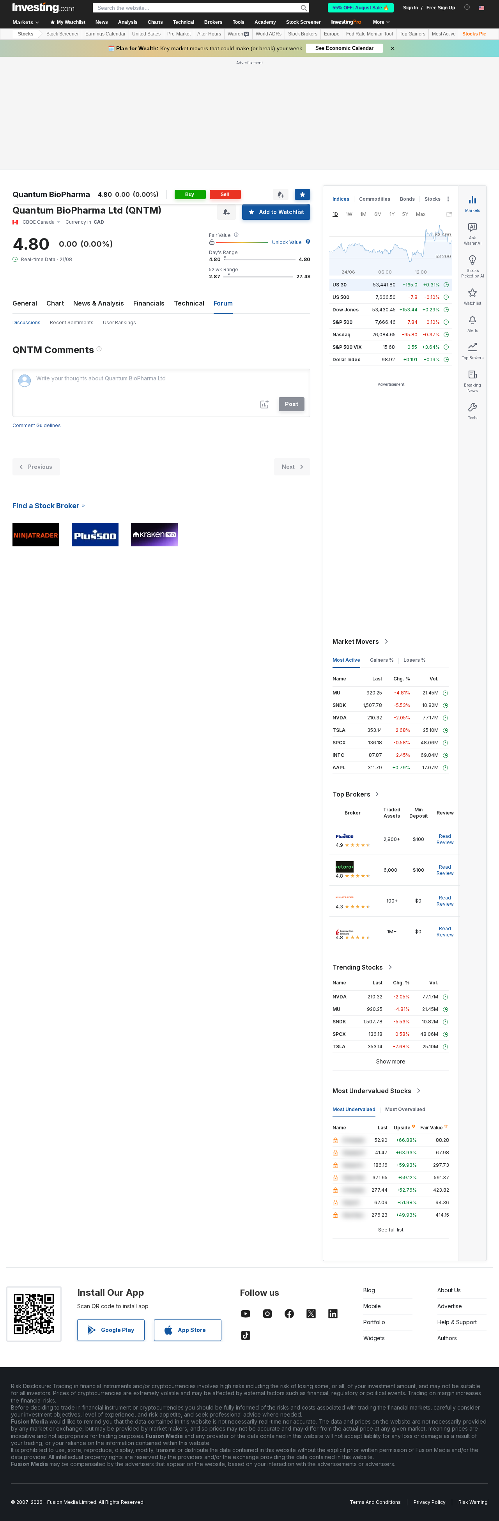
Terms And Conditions (375, 1502)
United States (146, 34)
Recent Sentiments (72, 322)
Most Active (444, 34)
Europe (332, 34)
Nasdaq (341, 334)
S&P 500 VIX (347, 347)
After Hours (209, 34)
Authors (447, 1338)
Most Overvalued (405, 1109)
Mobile (372, 1306)
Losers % (414, 660)
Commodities (374, 199)
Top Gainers (412, 34)
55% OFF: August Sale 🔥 (361, 8)
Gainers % (382, 660)
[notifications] (467, 7)
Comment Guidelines (36, 425)
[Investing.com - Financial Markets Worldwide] (43, 7)
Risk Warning (473, 1502)
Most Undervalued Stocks (372, 1091)
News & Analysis (98, 303)
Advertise (449, 1306)
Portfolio (374, 1322)
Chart (55, 303)
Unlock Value (287, 242)
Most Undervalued (354, 1109)
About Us (449, 1290)
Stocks (26, 34)
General (24, 303)
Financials (149, 303)
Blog (369, 1290)
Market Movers (356, 641)
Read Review (445, 839)
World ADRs (268, 34)
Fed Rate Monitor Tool (369, 34)
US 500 (341, 297)
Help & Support (457, 1322)
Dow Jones (346, 310)
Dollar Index (346, 359)
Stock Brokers (302, 34)
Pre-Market (179, 34)
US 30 (340, 285)
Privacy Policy (430, 1502)
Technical (189, 303)
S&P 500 (342, 322)
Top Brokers (351, 794)
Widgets (374, 1338)
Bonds (407, 199)
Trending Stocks (358, 967)
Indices (341, 199)
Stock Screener (303, 22)
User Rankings (119, 322)
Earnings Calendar (105, 34)
